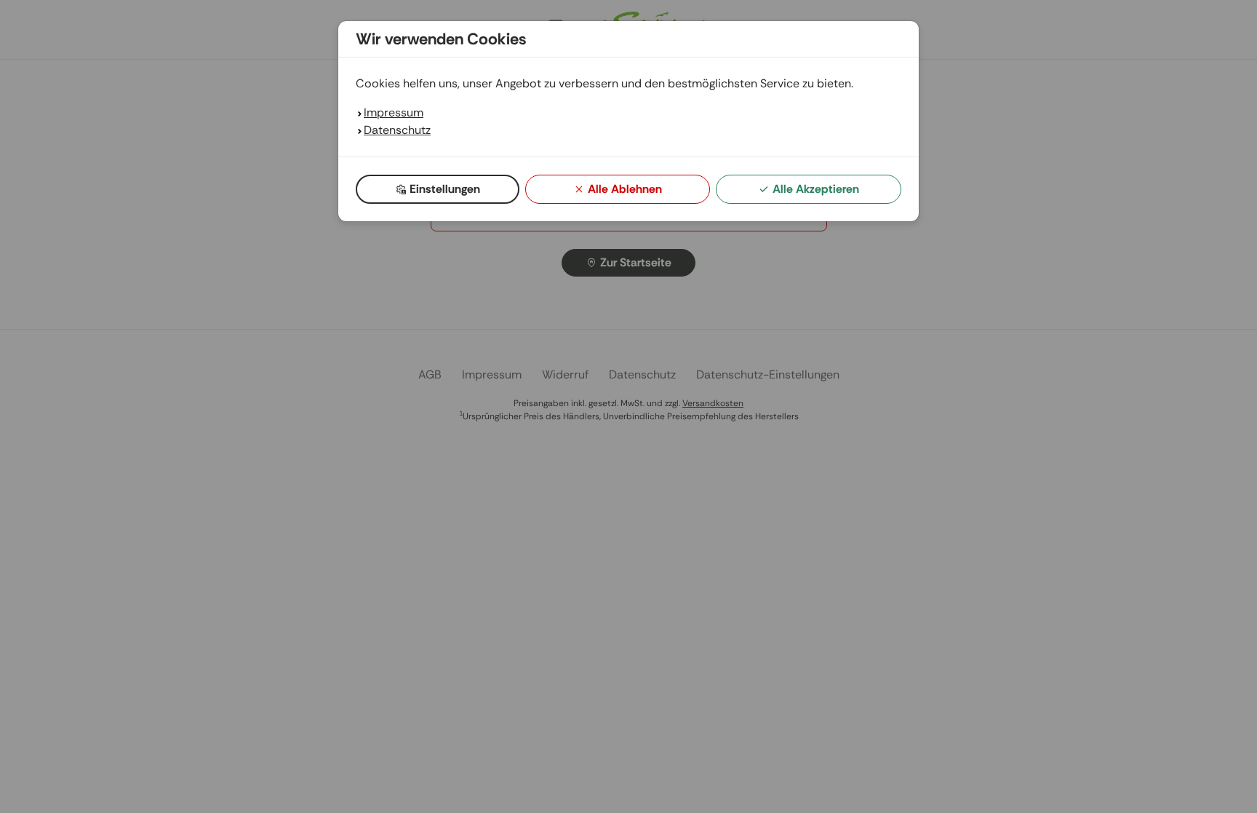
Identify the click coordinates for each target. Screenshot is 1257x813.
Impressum (393, 112)
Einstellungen (445, 189)
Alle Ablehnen (625, 189)
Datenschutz (397, 130)
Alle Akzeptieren (816, 189)
